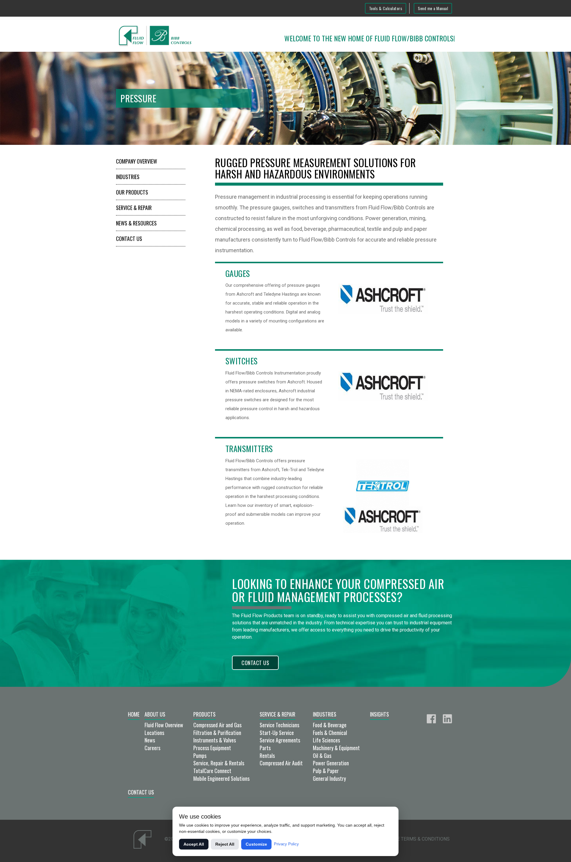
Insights (379, 714)
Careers (152, 748)
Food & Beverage (329, 725)
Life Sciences (326, 740)
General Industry (329, 778)
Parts (265, 748)
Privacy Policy (286, 844)
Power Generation (331, 763)
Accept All (193, 844)
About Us (155, 714)
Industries (127, 177)
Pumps (199, 755)
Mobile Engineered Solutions (221, 778)
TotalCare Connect (212, 771)
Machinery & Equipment (336, 748)
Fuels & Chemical (330, 732)
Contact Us (129, 238)
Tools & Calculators (385, 8)
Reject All (224, 844)
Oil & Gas (322, 755)
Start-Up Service (277, 732)
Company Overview (136, 161)
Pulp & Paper (326, 771)
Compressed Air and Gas (217, 725)
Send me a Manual (433, 8)
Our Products (132, 192)
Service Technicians (279, 725)
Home (133, 714)
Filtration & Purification (217, 732)
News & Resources (136, 223)
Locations (154, 732)
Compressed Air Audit (281, 763)
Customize (256, 844)
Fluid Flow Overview (164, 725)
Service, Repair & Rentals (218, 763)
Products (204, 714)
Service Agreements (280, 740)
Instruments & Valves (214, 740)
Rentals (267, 755)
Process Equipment (212, 748)
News (150, 740)
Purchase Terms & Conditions (413, 839)
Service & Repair (134, 207)
